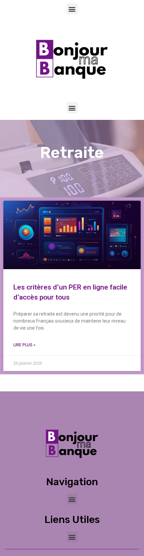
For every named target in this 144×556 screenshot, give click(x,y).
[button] (72, 8)
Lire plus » (24, 345)
